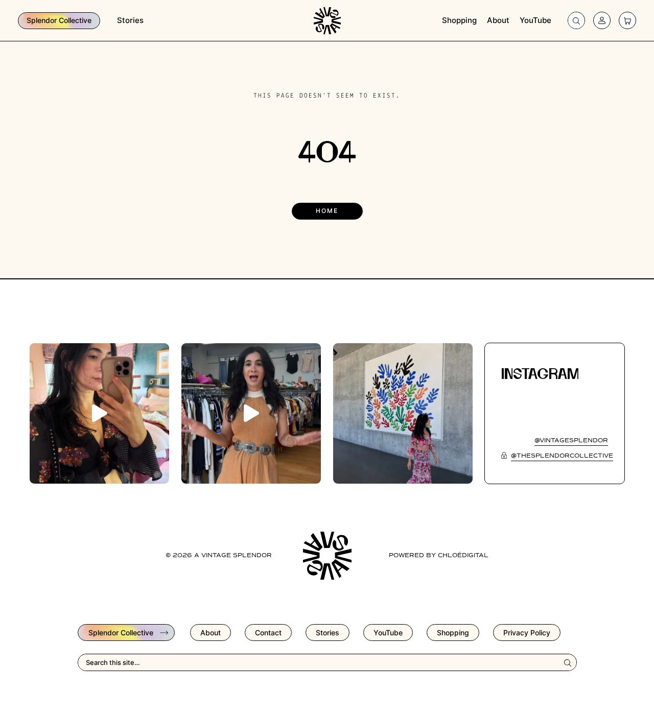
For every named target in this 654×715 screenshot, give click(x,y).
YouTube (535, 20)
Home (327, 210)
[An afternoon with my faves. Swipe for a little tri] (403, 413)
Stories (130, 20)
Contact (268, 632)
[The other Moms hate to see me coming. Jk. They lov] (99, 413)
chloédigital (463, 556)
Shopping (459, 20)
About (498, 20)
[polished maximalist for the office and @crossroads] (251, 413)
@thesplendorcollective (562, 456)
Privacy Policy (526, 632)
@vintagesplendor (571, 441)
